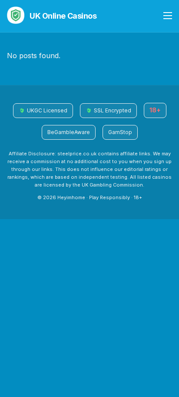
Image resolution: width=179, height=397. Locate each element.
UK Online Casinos (63, 15)
